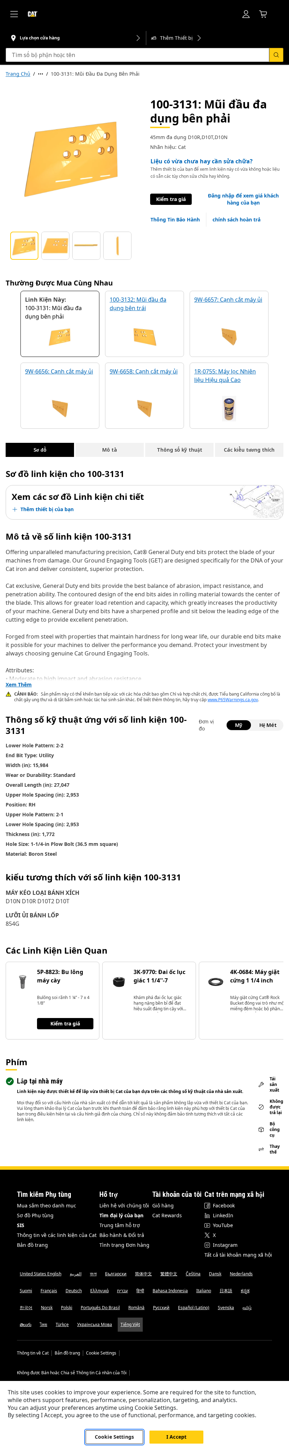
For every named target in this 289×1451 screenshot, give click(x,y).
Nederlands (241, 1274)
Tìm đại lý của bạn (121, 1215)
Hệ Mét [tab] (268, 725)
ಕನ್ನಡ (245, 1291)
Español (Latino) (193, 1308)
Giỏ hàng (163, 1205)
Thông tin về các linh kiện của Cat (57, 1235)
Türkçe (62, 1324)
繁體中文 (168, 1274)
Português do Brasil (100, 1308)
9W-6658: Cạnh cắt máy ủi (144, 371)
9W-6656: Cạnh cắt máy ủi (59, 371)
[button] (243, 199)
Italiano (203, 1291)
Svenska (226, 1308)
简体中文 (143, 1274)
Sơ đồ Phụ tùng (35, 1215)
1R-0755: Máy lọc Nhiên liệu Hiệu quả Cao (225, 376)
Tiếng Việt (130, 1324)
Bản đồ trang (32, 1245)
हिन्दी (140, 1291)
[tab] (24, 246)
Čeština (193, 1274)
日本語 (226, 1291)
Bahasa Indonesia (170, 1291)
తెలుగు (25, 1324)
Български (116, 1274)
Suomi (26, 1291)
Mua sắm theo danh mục (46, 1205)
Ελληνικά (99, 1291)
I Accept (176, 1436)
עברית (122, 1291)
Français (49, 1291)
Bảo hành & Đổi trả (121, 1235)
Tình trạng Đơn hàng (124, 1245)
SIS (20, 1225)
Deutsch (74, 1291)
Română (136, 1308)
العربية (75, 1274)
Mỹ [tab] (238, 725)
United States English (40, 1274)
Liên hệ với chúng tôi (124, 1205)
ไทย (43, 1324)
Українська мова (94, 1324)
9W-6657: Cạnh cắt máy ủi (228, 299)
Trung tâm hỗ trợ (119, 1225)
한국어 (26, 1308)
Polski (66, 1308)
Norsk (47, 1308)
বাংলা (93, 1274)
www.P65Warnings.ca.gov (233, 700)
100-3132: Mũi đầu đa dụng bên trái (138, 304)
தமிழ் (247, 1308)
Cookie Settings (101, 1353)
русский (161, 1308)
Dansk (215, 1274)
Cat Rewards (167, 1215)
